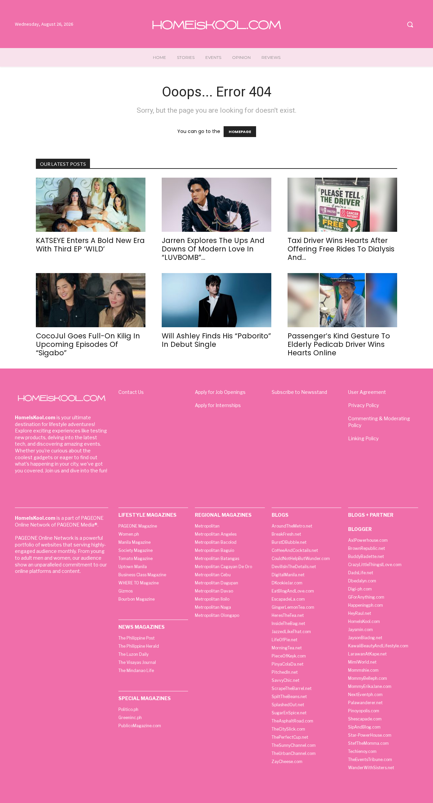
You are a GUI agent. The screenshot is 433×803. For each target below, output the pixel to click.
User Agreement (367, 392)
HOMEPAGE (240, 131)
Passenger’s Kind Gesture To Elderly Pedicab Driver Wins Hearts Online (339, 344)
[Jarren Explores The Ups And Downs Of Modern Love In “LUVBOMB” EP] (216, 205)
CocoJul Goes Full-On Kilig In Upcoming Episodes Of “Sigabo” (88, 344)
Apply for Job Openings (220, 392)
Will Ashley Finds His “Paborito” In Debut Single (216, 340)
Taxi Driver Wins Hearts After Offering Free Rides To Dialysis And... (341, 249)
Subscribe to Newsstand (299, 392)
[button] (410, 24)
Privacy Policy (363, 405)
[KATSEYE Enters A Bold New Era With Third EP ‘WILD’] (90, 205)
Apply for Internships (218, 405)
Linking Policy (363, 438)
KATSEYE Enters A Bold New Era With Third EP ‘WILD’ (90, 245)
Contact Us (131, 392)
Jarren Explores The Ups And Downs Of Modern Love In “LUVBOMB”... (213, 249)
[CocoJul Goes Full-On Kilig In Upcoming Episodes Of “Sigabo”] (90, 300)
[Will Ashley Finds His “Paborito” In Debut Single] (216, 300)
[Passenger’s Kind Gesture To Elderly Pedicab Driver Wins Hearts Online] (342, 300)
